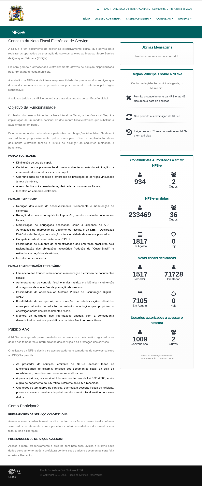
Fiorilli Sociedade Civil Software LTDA (61, 470)
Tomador (139, 279)
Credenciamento (137, 18)
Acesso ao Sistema (108, 18)
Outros (173, 186)
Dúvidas (183, 18)
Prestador (173, 279)
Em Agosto (140, 246)
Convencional (139, 343)
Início (86, 18)
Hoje (173, 246)
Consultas (163, 18)
